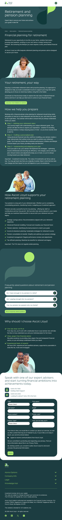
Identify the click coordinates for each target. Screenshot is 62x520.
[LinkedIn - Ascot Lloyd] (12, 516)
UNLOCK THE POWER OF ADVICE (16, 103)
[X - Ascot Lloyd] (18, 516)
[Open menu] (56, 3)
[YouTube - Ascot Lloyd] (24, 516)
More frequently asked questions (15, 311)
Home (6, 31)
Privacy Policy (33, 443)
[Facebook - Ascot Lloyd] (6, 516)
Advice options (13, 31)
